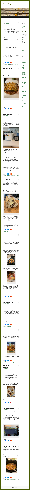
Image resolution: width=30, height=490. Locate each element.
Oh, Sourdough (6, 22)
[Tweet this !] (7, 62)
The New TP (23, 100)
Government (23, 74)
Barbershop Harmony (24, 62)
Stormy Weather (23, 94)
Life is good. (9, 362)
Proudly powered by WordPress (15, 487)
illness (6, 64)
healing (15, 64)
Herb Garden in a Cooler (8, 408)
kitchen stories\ (16, 175)
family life (6, 175)
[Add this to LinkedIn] (8, 62)
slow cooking (12, 362)
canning (13, 175)
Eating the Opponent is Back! (9, 446)
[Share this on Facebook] (5, 62)
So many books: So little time (24, 91)
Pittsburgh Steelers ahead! (9, 235)
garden (4, 326)
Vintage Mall (24, 103)
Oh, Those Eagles (7, 179)
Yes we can (24, 107)
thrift (22, 103)
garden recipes (23, 73)
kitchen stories (8, 64)
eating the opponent (10, 325)
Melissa (22, 46)
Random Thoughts (10, 442)
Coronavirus (25, 65)
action (5, 479)
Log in (22, 57)
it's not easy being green (24, 77)
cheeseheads (6, 325)
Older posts (4, 482)
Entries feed (23, 58)
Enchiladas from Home (8, 302)
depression (24, 68)
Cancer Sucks (13, 64)
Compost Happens (8, 4)
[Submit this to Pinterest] (10, 62)
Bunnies (22, 63)
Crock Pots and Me (7, 114)
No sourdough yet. (24, 24)
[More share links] (11, 62)
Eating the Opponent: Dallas (9, 330)
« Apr (22, 39)
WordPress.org (23, 59)
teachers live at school (24, 97)
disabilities (24, 69)
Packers (17, 361)
